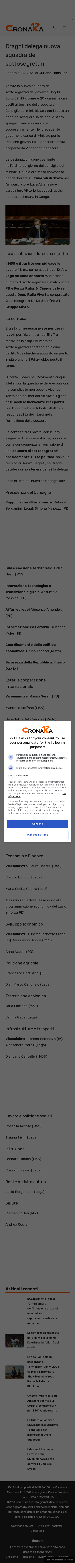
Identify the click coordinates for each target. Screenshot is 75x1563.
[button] (37, 775)
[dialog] (37, 781)
